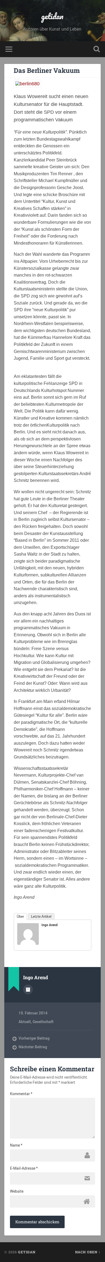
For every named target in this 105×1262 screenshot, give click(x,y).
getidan (52, 16)
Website (16, 1191)
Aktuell (25, 1021)
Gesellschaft (43, 1021)
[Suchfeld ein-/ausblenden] (96, 49)
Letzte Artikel (41, 916)
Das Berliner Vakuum (47, 70)
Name (16, 1145)
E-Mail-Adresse (24, 1168)
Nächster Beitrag (33, 1046)
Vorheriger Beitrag (34, 1038)
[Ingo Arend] (28, 943)
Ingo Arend (49, 925)
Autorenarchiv (28, 989)
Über (20, 916)
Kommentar (21, 1094)
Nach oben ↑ (88, 1252)
